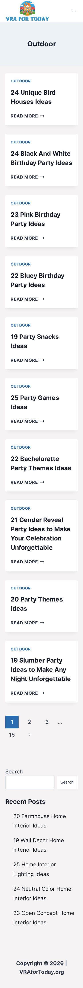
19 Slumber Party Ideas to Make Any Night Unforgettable (41, 670)
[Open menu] (73, 10)
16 (12, 735)
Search (14, 771)
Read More (27, 116)
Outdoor (21, 81)
